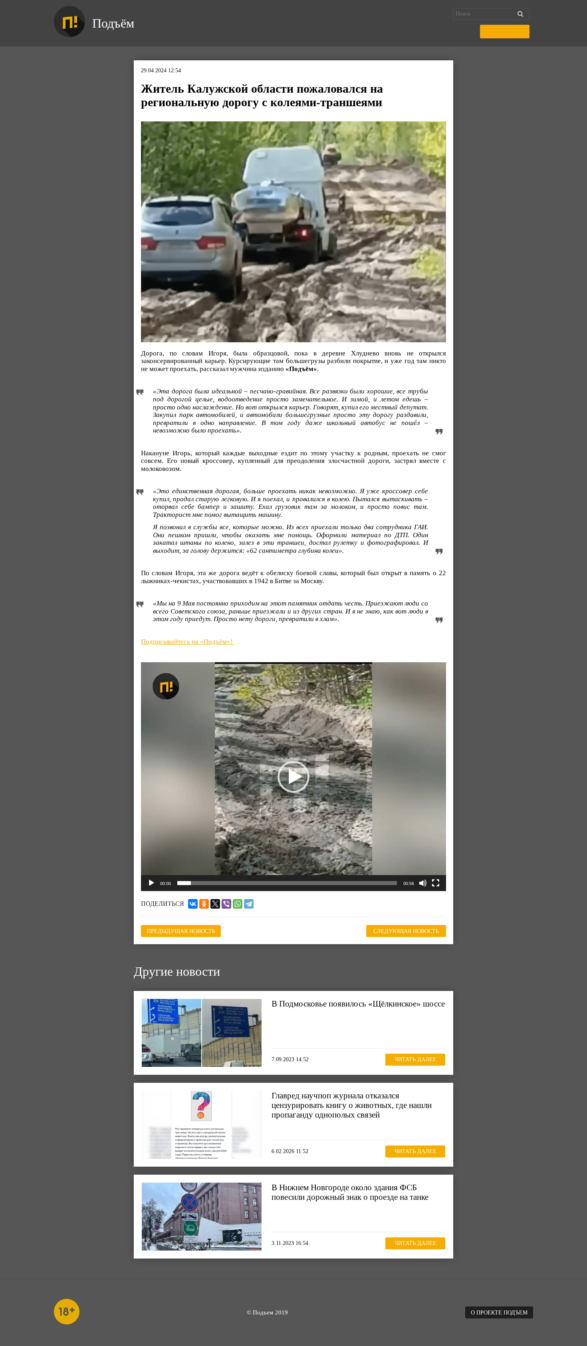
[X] (215, 904)
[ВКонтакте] (193, 904)
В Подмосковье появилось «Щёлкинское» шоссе (358, 1004)
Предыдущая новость (181, 931)
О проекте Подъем (499, 1313)
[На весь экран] (436, 883)
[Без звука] (423, 883)
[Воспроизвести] (151, 883)
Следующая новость (406, 931)
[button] (293, 777)
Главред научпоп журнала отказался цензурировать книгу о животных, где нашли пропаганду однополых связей (352, 1105)
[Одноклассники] (204, 904)
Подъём (113, 23)
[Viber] (226, 904)
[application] (293, 776)
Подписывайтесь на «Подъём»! (187, 641)
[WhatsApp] (237, 904)
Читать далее (415, 1060)
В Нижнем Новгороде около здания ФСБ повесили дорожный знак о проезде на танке (350, 1192)
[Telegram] (249, 904)
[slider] (287, 883)
